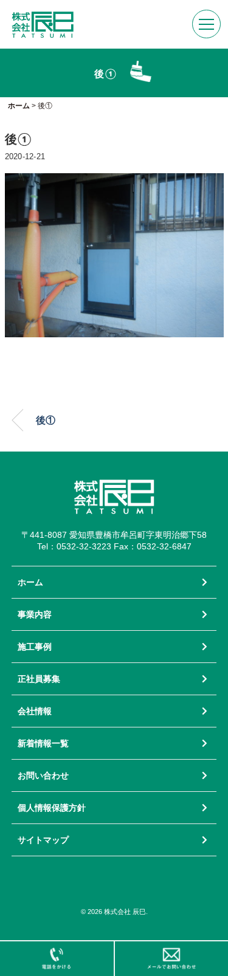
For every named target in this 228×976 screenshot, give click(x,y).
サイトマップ (43, 840)
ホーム (30, 582)
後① (45, 420)
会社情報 (35, 711)
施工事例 (35, 646)
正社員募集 (39, 679)
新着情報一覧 (43, 743)
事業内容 (35, 614)
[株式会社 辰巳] (42, 17)
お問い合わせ (43, 775)
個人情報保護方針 (52, 808)
